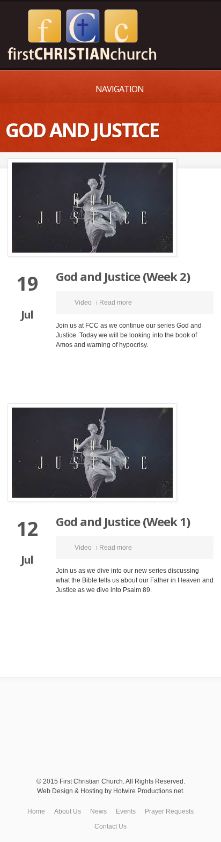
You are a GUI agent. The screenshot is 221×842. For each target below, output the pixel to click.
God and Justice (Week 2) (123, 276)
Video (83, 302)
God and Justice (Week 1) (123, 521)
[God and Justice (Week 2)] (110, 207)
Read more (115, 302)
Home (36, 811)
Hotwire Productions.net (148, 791)
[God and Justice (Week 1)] (110, 452)
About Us (67, 811)
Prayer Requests (169, 811)
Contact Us (110, 826)
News (98, 811)
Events (126, 811)
